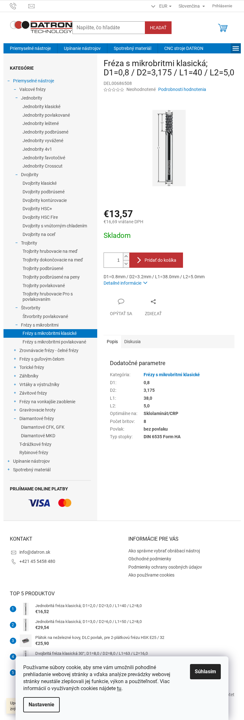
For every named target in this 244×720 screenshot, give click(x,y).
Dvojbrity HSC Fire (40, 217)
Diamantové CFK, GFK (42, 427)
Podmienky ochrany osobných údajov (165, 567)
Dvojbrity (29, 174)
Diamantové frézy (36, 418)
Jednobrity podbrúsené (45, 132)
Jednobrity (31, 97)
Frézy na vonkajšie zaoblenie (47, 401)
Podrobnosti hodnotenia (182, 89)
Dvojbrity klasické (40, 183)
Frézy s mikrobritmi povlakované (54, 341)
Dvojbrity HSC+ (37, 208)
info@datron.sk (34, 552)
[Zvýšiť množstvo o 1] (126, 256)
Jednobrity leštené (41, 123)
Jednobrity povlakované (46, 115)
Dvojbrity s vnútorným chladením (55, 225)
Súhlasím (205, 671)
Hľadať (158, 27)
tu (119, 688)
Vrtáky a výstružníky (39, 384)
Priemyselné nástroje (33, 80)
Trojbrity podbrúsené (43, 268)
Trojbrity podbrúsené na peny (51, 277)
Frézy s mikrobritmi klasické (50, 333)
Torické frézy (31, 367)
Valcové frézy (32, 89)
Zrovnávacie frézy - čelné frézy (48, 350)
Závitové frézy (33, 393)
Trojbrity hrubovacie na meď (50, 251)
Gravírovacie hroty (37, 409)
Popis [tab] (112, 341)
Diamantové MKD (38, 435)
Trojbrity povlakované (44, 285)
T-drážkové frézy (35, 444)
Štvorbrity (30, 307)
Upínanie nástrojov (31, 461)
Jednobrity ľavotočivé (44, 157)
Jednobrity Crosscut (43, 166)
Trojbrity (29, 243)
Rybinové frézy (33, 452)
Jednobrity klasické (41, 106)
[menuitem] (30, 48)
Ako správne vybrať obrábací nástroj (164, 550)
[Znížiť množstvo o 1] (126, 263)
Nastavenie (41, 705)
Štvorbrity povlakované (45, 316)
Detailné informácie (122, 283)
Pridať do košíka (160, 260)
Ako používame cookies (151, 575)
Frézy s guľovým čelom (41, 359)
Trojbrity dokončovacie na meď (53, 259)
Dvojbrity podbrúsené (43, 191)
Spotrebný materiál (32, 469)
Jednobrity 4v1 (37, 149)
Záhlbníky (28, 375)
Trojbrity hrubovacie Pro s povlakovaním (48, 296)
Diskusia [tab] (132, 341)
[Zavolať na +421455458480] (19, 5)
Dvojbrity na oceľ (39, 234)
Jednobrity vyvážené (43, 140)
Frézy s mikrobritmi (39, 325)
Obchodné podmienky (149, 558)
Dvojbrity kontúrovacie (45, 200)
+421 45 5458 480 (37, 561)
